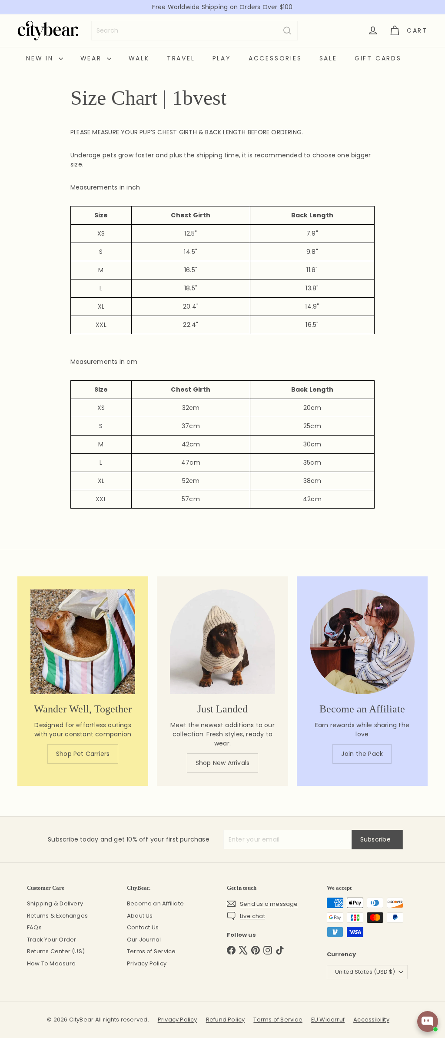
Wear (92, 58)
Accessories (275, 58)
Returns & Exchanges (57, 916)
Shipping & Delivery (55, 903)
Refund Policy (225, 1019)
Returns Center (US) (56, 951)
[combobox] (194, 30)
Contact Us (143, 927)
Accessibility (371, 1019)
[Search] (287, 30)
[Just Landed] (222, 641)
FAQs (34, 927)
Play (222, 58)
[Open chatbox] (427, 1021)
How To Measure (51, 963)
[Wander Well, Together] (82, 641)
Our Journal (144, 939)
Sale (328, 58)
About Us (140, 916)
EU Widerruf (328, 1019)
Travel (181, 58)
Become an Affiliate (155, 903)
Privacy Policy (146, 963)
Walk (139, 58)
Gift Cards (378, 58)
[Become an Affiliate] (362, 641)
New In (41, 58)
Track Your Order (51, 939)
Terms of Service (151, 951)
